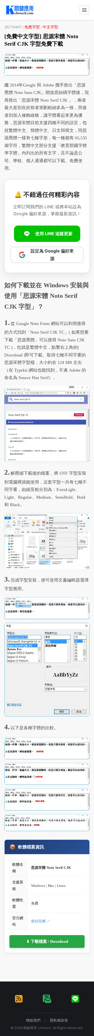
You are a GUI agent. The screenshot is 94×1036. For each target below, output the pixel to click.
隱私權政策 (59, 1020)
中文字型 (50, 27)
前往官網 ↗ (40, 921)
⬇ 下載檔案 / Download (47, 941)
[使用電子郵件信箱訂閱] (47, 999)
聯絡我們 (33, 1020)
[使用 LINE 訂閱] (75, 999)
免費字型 (32, 27)
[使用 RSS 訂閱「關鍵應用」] (19, 999)
